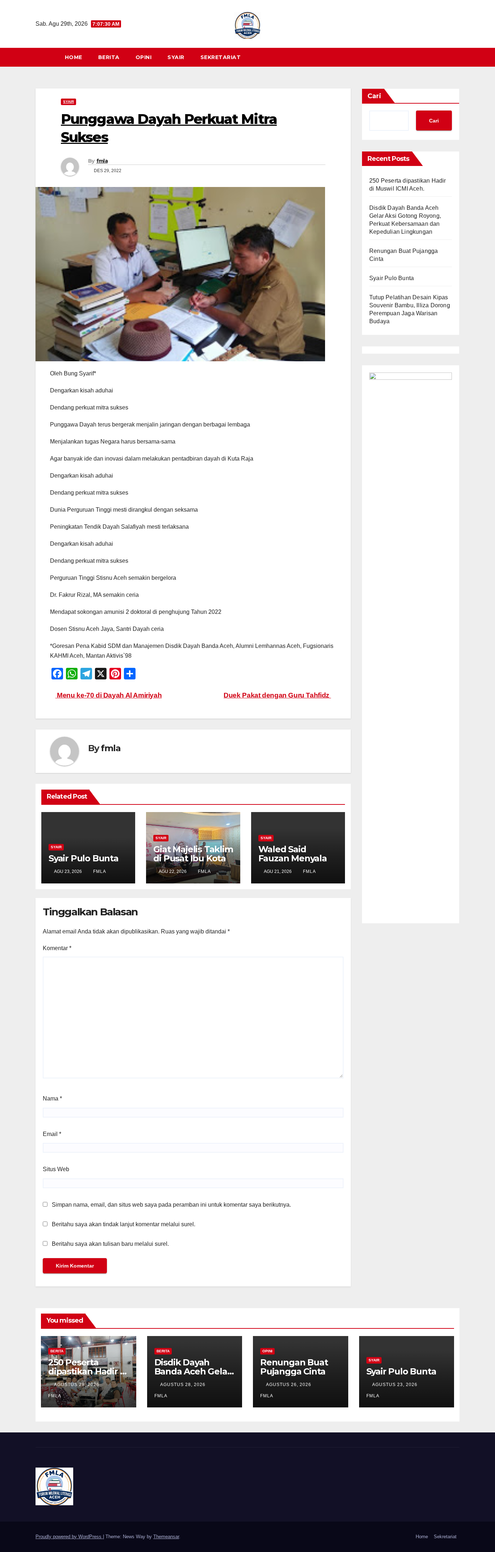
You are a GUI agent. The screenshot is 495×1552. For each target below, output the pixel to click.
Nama (52, 1098)
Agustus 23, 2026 (395, 1384)
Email (52, 1134)
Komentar (57, 948)
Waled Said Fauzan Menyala (292, 854)
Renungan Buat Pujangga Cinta (294, 1367)
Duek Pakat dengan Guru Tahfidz (277, 695)
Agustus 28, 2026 (77, 1384)
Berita (109, 57)
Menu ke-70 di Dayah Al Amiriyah (108, 695)
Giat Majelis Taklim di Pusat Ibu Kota (193, 854)
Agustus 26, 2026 (289, 1384)
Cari (374, 96)
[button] (457, 57)
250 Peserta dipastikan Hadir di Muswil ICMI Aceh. (88, 1371)
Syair (175, 57)
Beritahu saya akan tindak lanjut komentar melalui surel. (123, 1224)
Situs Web (56, 1169)
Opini (144, 57)
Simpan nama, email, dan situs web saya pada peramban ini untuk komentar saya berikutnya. (171, 1205)
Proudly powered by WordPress (69, 1536)
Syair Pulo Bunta (83, 858)
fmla (102, 161)
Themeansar (166, 1536)
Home (73, 57)
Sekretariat (220, 57)
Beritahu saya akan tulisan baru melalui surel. (110, 1244)
